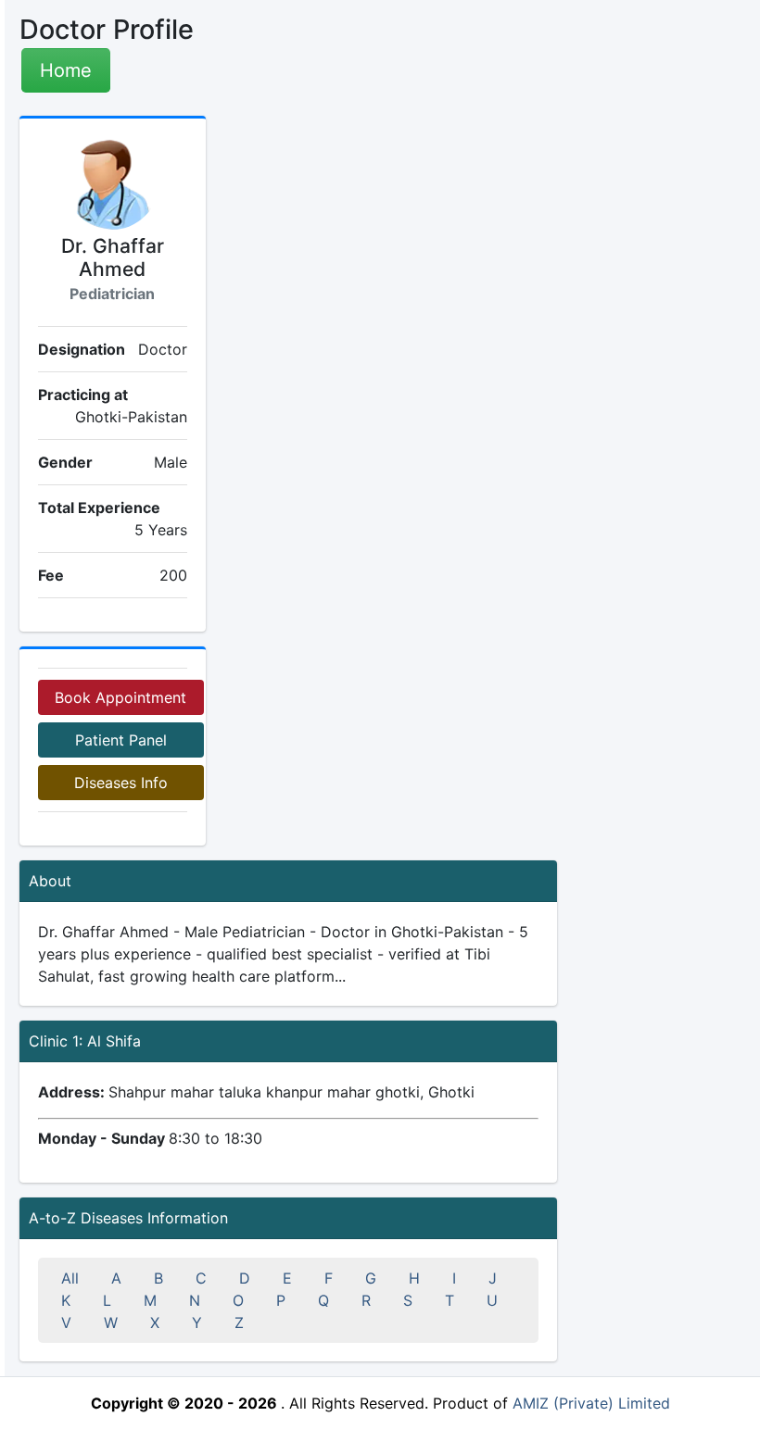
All (70, 1278)
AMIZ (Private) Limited (591, 1403)
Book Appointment (120, 697)
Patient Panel (121, 740)
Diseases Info (121, 782)
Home (66, 70)
